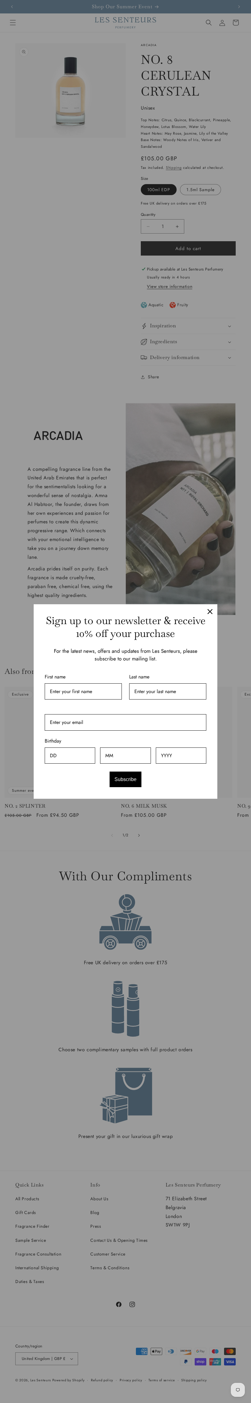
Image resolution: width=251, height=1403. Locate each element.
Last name (139, 676)
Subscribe (125, 779)
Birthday (53, 740)
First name (55, 676)
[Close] (210, 611)
